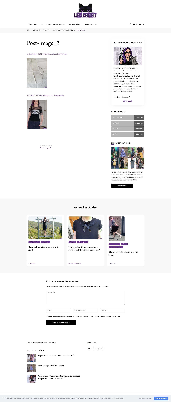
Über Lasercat (34, 24)
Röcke (124, 244)
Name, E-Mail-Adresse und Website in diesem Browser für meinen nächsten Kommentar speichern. (84, 316)
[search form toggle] (131, 24)
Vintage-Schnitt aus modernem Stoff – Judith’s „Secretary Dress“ (84, 248)
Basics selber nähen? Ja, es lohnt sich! (43, 248)
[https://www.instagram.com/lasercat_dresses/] (93, 349)
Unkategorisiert (116, 247)
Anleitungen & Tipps (54, 24)
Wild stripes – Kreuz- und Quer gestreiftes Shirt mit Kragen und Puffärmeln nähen (59, 377)
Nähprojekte (89, 24)
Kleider (47, 30)
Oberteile (45, 242)
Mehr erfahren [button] (119, 398)
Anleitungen (114, 244)
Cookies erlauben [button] (161, 398)
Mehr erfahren (122, 185)
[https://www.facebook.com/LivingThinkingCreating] (89, 349)
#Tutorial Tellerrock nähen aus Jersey (123, 253)
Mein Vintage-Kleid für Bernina (51, 365)
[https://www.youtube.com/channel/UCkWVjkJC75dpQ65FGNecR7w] (98, 349)
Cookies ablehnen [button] (145, 398)
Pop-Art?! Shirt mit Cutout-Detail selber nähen (57, 355)
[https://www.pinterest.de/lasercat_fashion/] (102, 349)
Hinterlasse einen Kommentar (54, 54)
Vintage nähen (74, 24)
